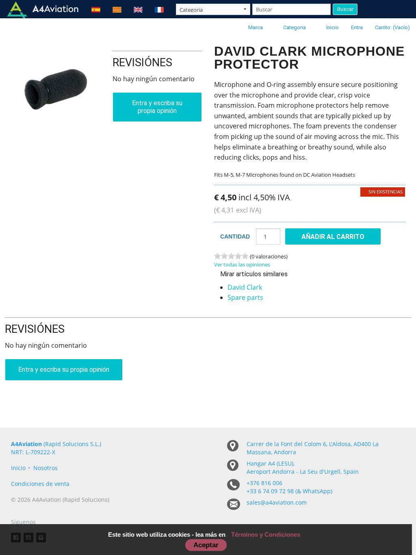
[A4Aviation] (42, 9)
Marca (255, 27)
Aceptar (206, 544)
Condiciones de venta (40, 484)
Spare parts (245, 297)
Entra (357, 27)
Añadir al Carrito (332, 237)
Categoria (294, 27)
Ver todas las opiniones (242, 264)
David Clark (245, 287)
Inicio (332, 27)
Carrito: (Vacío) (392, 27)
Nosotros (45, 468)
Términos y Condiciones (265, 534)
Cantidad (235, 236)
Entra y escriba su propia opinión (157, 107)
